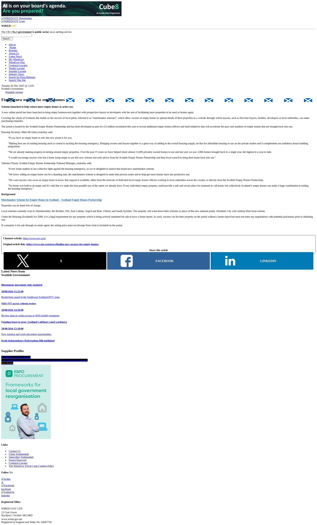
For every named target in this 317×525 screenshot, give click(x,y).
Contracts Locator (18, 65)
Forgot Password (17, 460)
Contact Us (14, 451)
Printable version (14, 92)
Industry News (16, 74)
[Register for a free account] (16, 18)
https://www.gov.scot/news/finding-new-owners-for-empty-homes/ (62, 244)
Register (13, 50)
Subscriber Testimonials (21, 457)
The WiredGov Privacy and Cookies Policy (31, 466)
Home (13, 47)
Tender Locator (17, 68)
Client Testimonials (19, 454)
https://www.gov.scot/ (34, 238)
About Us (14, 53)
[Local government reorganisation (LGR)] (26, 438)
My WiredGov (16, 59)
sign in (12, 44)
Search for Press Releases (22, 77)
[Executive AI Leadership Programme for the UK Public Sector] (61, 15)
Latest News (15, 56)
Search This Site (17, 80)
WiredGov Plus (17, 62)
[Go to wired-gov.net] (13, 21)
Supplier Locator (17, 71)
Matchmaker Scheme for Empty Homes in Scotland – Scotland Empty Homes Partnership (51, 199)
